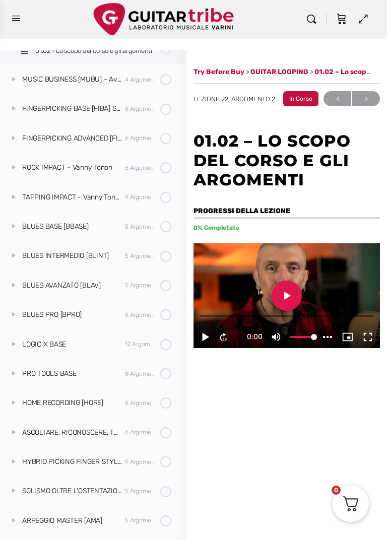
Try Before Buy (220, 72)
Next (366, 98)
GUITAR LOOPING (280, 72)
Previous (337, 98)
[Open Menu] (16, 18)
